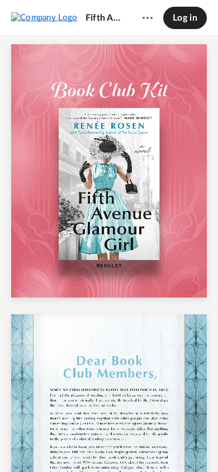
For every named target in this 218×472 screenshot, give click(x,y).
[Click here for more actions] (147, 18)
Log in (185, 17)
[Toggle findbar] (26, 445)
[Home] (44, 17)
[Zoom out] (90, 444)
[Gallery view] (172, 445)
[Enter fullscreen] (192, 445)
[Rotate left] (150, 445)
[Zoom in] (128, 444)
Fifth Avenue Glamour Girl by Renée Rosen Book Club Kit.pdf (103, 17)
